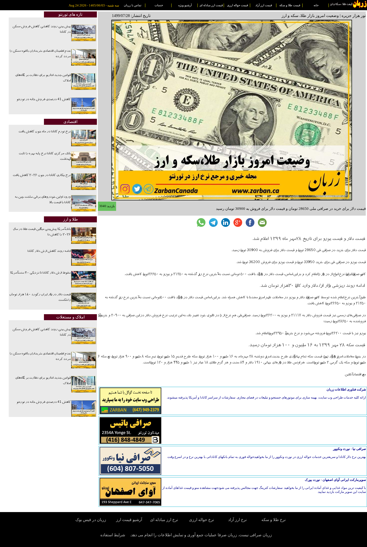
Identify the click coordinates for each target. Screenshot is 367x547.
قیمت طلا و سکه (289, 5)
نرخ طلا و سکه (273, 520)
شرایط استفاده (112, 535)
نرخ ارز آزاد (237, 520)
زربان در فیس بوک (91, 520)
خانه (316, 5)
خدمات (159, 5)
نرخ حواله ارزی (201, 520)
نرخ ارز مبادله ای (164, 520)
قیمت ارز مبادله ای (211, 5)
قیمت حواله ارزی (237, 5)
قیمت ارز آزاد (263, 5)
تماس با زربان (132, 5)
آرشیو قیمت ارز (129, 520)
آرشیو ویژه (185, 5)
